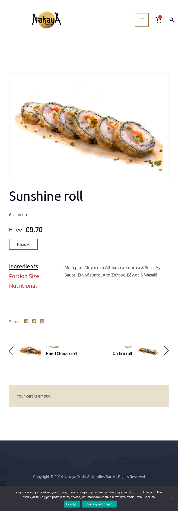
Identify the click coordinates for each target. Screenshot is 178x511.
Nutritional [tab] (23, 286)
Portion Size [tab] (24, 276)
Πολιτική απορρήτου (99, 504)
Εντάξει (71, 504)
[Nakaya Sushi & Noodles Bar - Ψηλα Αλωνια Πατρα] (46, 20)
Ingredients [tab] (23, 267)
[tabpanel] (113, 271)
